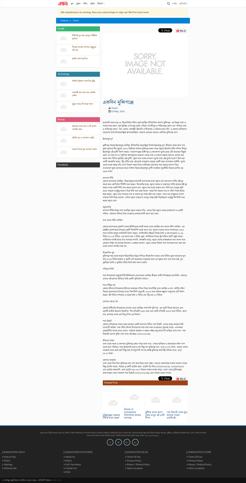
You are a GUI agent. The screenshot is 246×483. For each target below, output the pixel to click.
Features (64, 20)
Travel (75, 20)
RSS (67, 472)
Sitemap (7, 464)
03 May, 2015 (118, 111)
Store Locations (134, 468)
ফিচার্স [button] (100, 3)
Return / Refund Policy (138, 464)
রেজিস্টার (183, 3)
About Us (70, 457)
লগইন (174, 3)
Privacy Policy (133, 460)
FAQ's (6, 460)
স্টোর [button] (92, 3)
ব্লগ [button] (72, 3)
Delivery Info (10, 468)
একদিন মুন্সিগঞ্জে (118, 102)
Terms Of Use (133, 457)
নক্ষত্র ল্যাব (56, 480)
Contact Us (71, 468)
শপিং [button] (85, 3)
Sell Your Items (73, 464)
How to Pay (9, 457)
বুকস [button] (78, 3)
